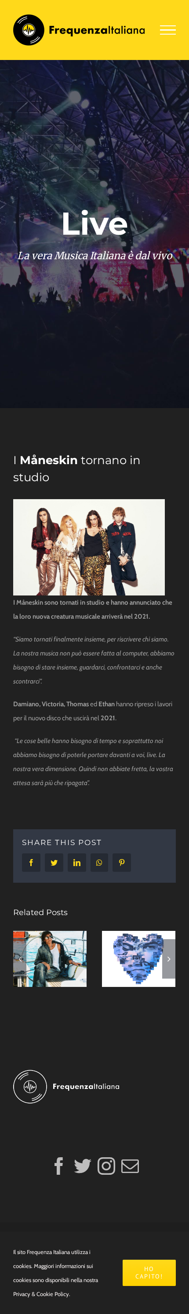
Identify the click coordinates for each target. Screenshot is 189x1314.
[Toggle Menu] (168, 30)
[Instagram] (106, 1166)
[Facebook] (59, 1166)
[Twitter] (82, 1166)
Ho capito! (149, 1272)
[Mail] (130, 1166)
